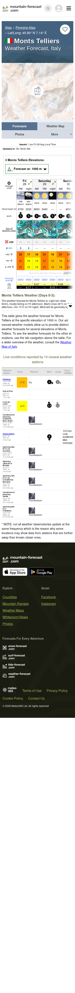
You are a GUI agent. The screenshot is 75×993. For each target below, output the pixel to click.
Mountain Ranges (15, 603)
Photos (19, 134)
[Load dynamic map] (37, 91)
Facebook (48, 597)
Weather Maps (13, 610)
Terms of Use (32, 690)
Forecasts (19, 126)
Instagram (48, 603)
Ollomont (7, 379)
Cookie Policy (12, 698)
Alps (8, 27)
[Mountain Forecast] (21, 8)
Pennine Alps (25, 27)
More (54, 134)
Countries (9, 597)
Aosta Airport (8, 434)
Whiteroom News (15, 617)
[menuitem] (20, 126)
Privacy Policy (57, 690)
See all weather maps (9, 229)
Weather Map (55, 126)
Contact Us (36, 698)
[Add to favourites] (65, 29)
